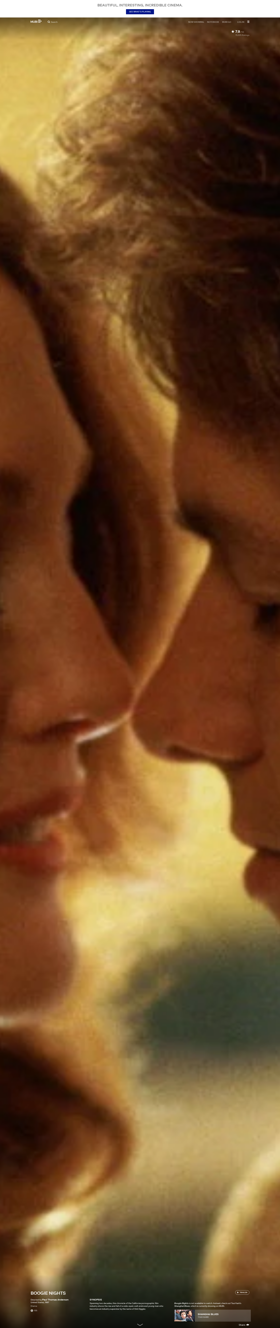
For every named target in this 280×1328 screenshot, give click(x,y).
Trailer (243, 1292)
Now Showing (196, 22)
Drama (34, 1306)
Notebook (213, 22)
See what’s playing (140, 11)
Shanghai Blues (208, 1314)
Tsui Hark (203, 1317)
